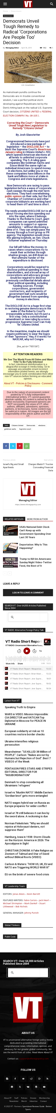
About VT (9, 383)
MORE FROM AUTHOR (37, 519)
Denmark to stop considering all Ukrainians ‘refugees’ (24, 784)
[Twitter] (13, 446)
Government (16, 11)
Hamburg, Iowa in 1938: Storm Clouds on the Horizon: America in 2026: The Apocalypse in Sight (27, 840)
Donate (33, 1098)
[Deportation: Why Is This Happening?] (10, 548)
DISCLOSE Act (35, 146)
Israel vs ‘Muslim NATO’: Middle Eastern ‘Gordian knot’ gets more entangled (29, 794)
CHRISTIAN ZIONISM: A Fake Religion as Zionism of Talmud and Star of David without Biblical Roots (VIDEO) (29, 854)
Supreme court (25, 429)
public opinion (13, 196)
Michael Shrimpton (12, 903)
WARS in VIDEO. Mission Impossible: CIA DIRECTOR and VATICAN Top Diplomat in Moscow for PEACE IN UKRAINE (26, 719)
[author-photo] (28, 496)
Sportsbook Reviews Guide (33, 1106)
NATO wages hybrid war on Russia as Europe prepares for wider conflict (27, 804)
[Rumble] (39, 1079)
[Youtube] (44, 1087)
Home (5, 11)
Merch (24, 1101)
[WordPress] (36, 1087)
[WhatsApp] (27, 446)
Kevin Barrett (33, 894)
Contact (43, 1101)
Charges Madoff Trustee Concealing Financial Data (40, 467)
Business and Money (8, 533)
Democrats (31, 425)
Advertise (33, 1101)
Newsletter (14, 1101)
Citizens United (17, 425)
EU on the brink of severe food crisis (27, 874)
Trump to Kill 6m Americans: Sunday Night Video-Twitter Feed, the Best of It (35, 562)
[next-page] (9, 573)
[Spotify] (12, 1087)
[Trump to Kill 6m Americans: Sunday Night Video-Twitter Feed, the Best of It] (10, 562)
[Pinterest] (20, 446)
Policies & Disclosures (28, 383)
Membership (44, 1098)
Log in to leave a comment (28, 592)
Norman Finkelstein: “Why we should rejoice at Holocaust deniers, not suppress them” (27, 826)
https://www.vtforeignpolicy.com (28, 505)
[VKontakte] (28, 1087)
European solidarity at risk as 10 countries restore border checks (25, 733)
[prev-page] (5, 573)
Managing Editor (12, 48)
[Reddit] (31, 1079)
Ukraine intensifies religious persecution (21, 743)
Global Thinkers (12, 925)
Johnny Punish (31, 912)
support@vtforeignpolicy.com (34, 1058)
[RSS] (47, 1079)
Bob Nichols (21, 906)
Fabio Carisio (30, 900)
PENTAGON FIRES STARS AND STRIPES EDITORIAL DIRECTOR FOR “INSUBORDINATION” (28, 772)
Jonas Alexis (19, 894)
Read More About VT (42, 1052)
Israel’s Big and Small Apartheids (13, 466)
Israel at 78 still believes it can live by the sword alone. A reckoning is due (27, 814)
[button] (5, 4)
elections (41, 425)
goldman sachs (10, 429)
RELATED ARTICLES (14, 519)
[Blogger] (7, 1079)
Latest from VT (12, 701)
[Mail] (23, 1079)
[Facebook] (6, 446)
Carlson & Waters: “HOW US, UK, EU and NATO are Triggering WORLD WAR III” (28, 866)
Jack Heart (44, 900)
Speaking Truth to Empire (20, 707)
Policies (24, 1098)
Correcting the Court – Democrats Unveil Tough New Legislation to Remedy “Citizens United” (28, 125)
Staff (16, 1098)
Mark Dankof (30, 903)
